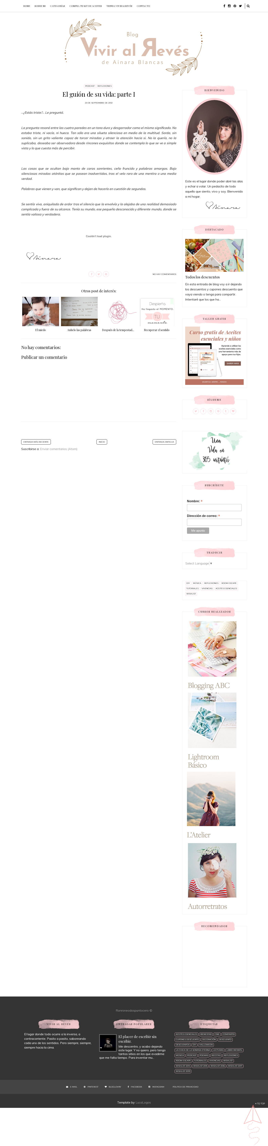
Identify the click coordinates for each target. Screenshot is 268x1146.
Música (197, 583)
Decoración (209, 1039)
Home (26, 5)
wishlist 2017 (235, 1066)
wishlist (191, 593)
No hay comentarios (164, 274)
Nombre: (194, 501)
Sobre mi (40, 5)
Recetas (216, 1055)
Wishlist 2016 (218, 1066)
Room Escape (229, 583)
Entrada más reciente (36, 442)
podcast (90, 86)
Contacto (143, 5)
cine (217, 1034)
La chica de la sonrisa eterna (193, 1050)
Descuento (225, 1039)
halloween (206, 1044)
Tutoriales (192, 588)
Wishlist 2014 (183, 1066)
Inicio (102, 442)
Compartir (229, 1034)
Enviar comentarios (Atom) (58, 449)
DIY (188, 583)
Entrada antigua (164, 442)
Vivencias (207, 588)
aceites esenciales (226, 588)
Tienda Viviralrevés (119, 5)
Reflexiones (105, 86)
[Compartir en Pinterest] (106, 274)
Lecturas (218, 1050)
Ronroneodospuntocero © (134, 1010)
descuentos (183, 1044)
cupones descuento (187, 1039)
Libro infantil (234, 1050)
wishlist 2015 (200, 1066)
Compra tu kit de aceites (85, 5)
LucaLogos (143, 1102)
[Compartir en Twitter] (99, 274)
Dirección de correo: (203, 516)
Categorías (57, 5)
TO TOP (260, 1103)
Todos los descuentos (202, 277)
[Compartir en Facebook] (91, 274)
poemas (204, 1055)
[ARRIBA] (253, 1124)
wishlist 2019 (183, 1071)
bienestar (205, 1034)
